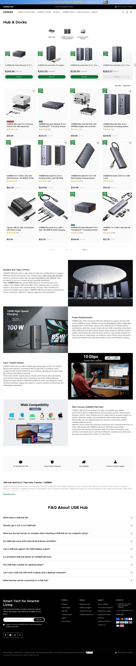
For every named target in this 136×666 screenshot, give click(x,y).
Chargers (65, 604)
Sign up (38, 619)
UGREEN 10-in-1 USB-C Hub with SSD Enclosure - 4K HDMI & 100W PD (20, 177)
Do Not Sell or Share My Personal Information (69, 652)
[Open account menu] (127, 12)
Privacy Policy (7, 652)
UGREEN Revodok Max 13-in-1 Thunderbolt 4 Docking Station (94, 65)
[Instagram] (10, 635)
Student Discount (85, 611)
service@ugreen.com (125, 610)
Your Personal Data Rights (44, 652)
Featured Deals (85, 604)
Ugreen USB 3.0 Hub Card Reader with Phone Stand (20, 229)
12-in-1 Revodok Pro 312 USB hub (43, 278)
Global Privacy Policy (104, 611)
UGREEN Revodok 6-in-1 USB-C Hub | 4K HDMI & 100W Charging (52, 229)
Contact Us (101, 625)
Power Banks (66, 607)
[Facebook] (5, 635)
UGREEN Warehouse (87, 614)
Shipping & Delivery (104, 614)
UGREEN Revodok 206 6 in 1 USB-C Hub (116, 177)
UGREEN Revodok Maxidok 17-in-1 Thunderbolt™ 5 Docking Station (31, 65)
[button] (124, 86)
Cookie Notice (18, 652)
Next (84, 249)
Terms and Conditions (105, 607)
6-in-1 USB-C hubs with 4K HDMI (50, 275)
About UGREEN (103, 604)
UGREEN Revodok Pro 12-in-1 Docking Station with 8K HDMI (51, 177)
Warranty (101, 618)
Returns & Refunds (104, 621)
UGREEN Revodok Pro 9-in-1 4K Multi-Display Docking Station (83, 177)
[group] (52, 33)
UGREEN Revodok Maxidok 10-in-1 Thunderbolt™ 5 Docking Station (52, 125)
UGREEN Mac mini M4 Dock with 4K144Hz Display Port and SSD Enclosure (83, 125)
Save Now (90, 2)
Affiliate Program (85, 607)
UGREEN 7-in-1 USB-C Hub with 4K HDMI (116, 229)
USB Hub (64, 611)
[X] (20, 635)
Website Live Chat (124, 604)
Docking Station (67, 614)
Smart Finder (66, 621)
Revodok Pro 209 (113, 323)
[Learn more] (33, 91)
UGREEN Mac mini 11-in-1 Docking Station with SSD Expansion (20, 125)
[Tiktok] (15, 635)
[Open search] (123, 12)
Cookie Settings (29, 652)
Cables (64, 618)
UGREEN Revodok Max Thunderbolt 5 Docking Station (59, 65)
